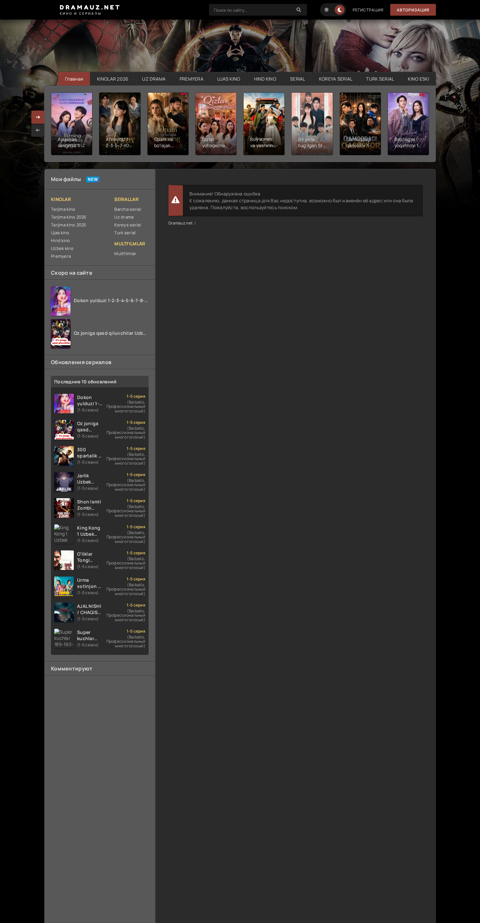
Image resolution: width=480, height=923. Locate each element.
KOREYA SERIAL (336, 79)
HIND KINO (265, 79)
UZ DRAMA (154, 79)
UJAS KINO (228, 79)
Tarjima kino (63, 209)
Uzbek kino (62, 248)
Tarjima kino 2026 (69, 217)
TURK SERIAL (380, 79)
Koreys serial (127, 225)
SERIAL (297, 79)
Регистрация (368, 10)
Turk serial (125, 233)
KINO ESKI (418, 79)
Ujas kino (60, 233)
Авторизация (413, 10)
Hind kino (60, 240)
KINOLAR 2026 (112, 79)
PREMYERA (191, 79)
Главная (74, 79)
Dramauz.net (180, 223)
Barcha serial (127, 209)
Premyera (61, 256)
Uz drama (124, 217)
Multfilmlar (125, 253)
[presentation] (37, 130)
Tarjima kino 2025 (69, 225)
